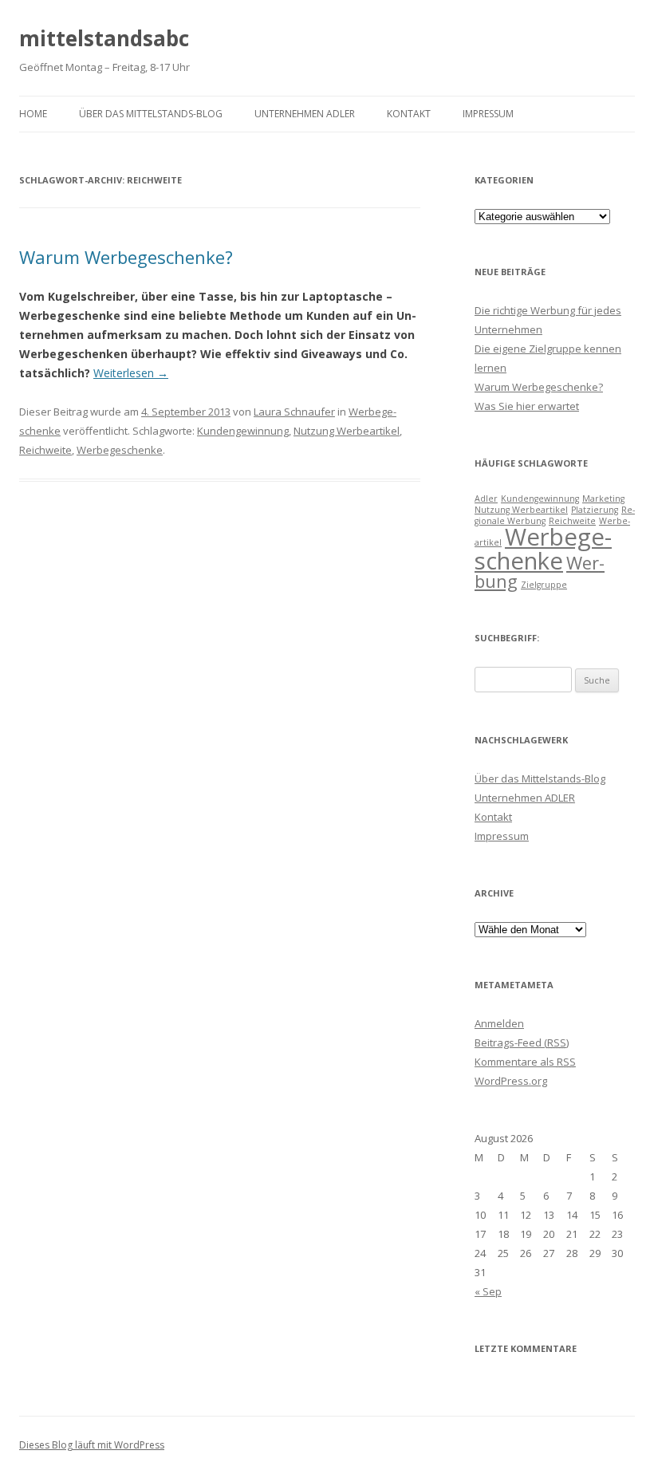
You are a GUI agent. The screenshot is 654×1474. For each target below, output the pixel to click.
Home (33, 113)
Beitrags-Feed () (522, 1042)
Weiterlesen (130, 372)
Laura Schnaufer (294, 411)
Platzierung (594, 509)
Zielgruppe (544, 584)
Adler (486, 498)
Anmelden (499, 1023)
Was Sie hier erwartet (527, 406)
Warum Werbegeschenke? (126, 257)
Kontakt (409, 113)
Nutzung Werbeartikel (347, 431)
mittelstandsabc (104, 38)
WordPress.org (511, 1081)
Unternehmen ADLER (304, 113)
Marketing (603, 498)
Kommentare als (525, 1061)
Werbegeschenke (120, 450)
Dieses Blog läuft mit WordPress (91, 1445)
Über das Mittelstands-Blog (151, 113)
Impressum (488, 113)
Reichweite (45, 450)
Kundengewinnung (243, 431)
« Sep (488, 1291)
